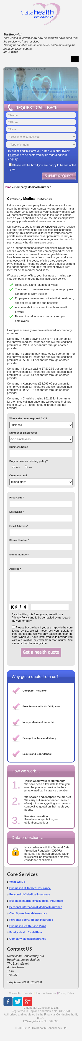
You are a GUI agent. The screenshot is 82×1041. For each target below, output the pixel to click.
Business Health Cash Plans (27, 926)
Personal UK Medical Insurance (29, 894)
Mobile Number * (19, 554)
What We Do (17, 881)
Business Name (18, 447)
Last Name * (16, 511)
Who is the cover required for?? (28, 418)
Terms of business (46, 993)
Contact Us (15, 993)
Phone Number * (19, 540)
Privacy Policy (66, 993)
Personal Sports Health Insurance (31, 919)
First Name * (16, 497)
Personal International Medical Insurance (35, 907)
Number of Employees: (23, 432)
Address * (15, 568)
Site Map (28, 993)
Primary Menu (75, 59)
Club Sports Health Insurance (28, 913)
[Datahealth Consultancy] (41, 13)
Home (7, 187)
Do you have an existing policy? (28, 461)
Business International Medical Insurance (36, 900)
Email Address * (18, 526)
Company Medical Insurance (27, 938)
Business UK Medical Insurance (30, 888)
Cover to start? (18, 475)
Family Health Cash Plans (26, 932)
